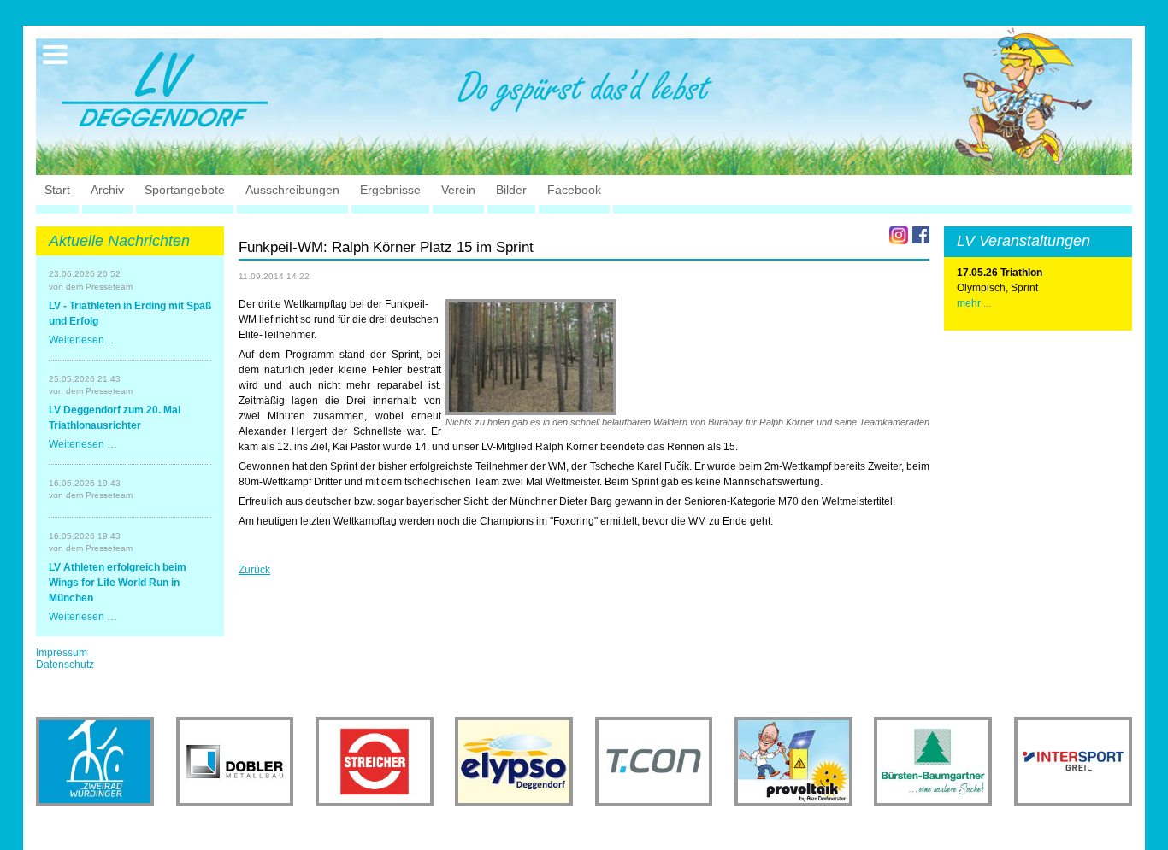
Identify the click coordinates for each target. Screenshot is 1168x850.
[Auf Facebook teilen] (920, 234)
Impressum (61, 653)
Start (57, 189)
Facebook (574, 189)
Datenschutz (65, 665)
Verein (458, 189)
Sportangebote (185, 189)
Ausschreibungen (292, 189)
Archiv (107, 189)
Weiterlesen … (83, 340)
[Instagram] (898, 235)
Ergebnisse (390, 189)
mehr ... (974, 303)
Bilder (511, 189)
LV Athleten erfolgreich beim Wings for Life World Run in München (117, 582)
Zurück (254, 570)
